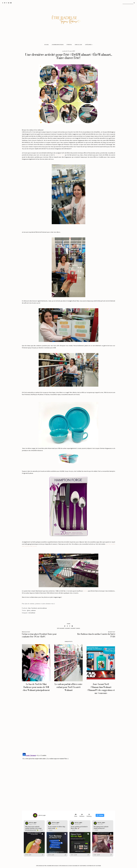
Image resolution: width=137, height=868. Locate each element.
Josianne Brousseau (58, 44)
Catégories (88, 44)
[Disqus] (68, 725)
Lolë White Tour (59, 155)
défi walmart (60, 628)
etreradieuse (31, 613)
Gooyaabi (98, 865)
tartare (85, 591)
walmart (67, 628)
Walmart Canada (75, 628)
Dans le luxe (78, 44)
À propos (69, 44)
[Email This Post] (72, 626)
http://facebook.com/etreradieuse (37, 608)
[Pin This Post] (69, 626)
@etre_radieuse (31, 610)
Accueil (46, 44)
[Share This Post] (67, 626)
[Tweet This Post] (64, 626)
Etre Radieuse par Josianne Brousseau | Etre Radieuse (51, 865)
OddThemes (83, 865)
